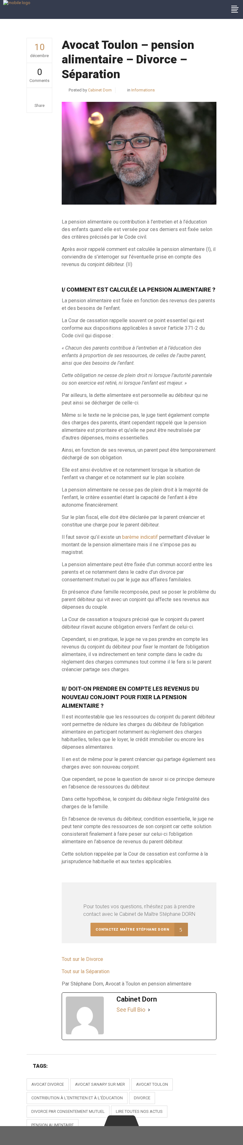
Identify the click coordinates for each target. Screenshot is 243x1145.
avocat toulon (152, 1084)
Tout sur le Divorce (82, 959)
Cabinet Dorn (100, 90)
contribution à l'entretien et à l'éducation (77, 1098)
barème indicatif (140, 537)
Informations (143, 90)
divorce (142, 1098)
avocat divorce (47, 1084)
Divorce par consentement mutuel (68, 1111)
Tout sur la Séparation (85, 971)
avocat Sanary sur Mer (100, 1084)
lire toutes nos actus (139, 1111)
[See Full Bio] (149, 1010)
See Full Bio (130, 1009)
